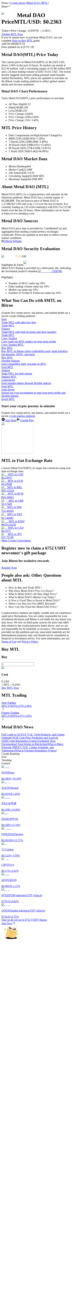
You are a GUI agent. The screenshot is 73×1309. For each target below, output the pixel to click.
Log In (5, 1019)
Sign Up (12, 1020)
